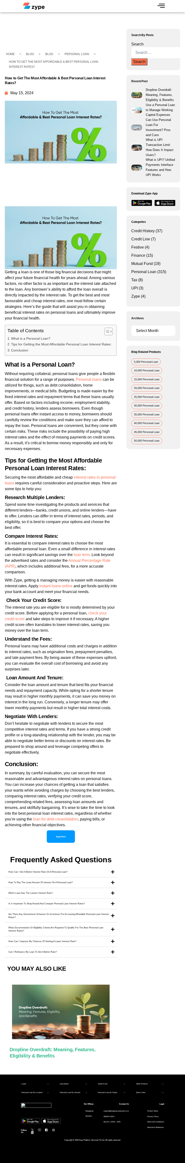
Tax (134, 280)
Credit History (143, 231)
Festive (137, 247)
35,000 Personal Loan (146, 414)
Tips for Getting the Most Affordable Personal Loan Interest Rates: (61, 344)
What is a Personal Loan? (30, 338)
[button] (35, 1084)
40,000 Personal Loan (146, 423)
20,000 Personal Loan (146, 388)
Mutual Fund (142, 264)
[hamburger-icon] (161, 6)
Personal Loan (143, 272)
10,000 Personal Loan (146, 370)
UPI (134, 288)
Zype (135, 296)
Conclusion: (20, 350)
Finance (138, 255)
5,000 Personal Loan (146, 361)
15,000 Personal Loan (146, 379)
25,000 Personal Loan (146, 396)
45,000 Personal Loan (146, 432)
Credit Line (140, 239)
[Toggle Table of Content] (106, 331)
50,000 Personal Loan (146, 440)
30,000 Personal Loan (146, 405)
